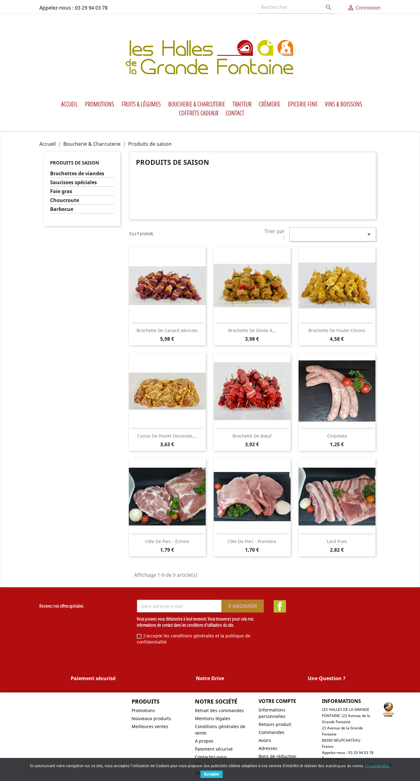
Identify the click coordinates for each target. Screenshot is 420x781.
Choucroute (64, 200)
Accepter (211, 774)
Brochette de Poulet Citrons (336, 330)
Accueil (69, 104)
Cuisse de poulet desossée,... (167, 436)
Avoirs (265, 740)
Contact (235, 113)
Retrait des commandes (219, 710)
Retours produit (275, 724)
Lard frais (337, 541)
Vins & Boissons (343, 104)
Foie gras (61, 191)
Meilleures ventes (150, 726)
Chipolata (337, 436)
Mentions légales (212, 718)
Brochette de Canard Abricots (167, 330)
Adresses (268, 748)
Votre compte (277, 701)
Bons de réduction (277, 756)
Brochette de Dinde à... (252, 330)
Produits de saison (74, 163)
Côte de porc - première (252, 541)
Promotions (99, 104)
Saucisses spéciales (73, 182)
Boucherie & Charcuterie (196, 104)
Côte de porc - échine (167, 541)
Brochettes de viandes (77, 173)
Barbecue (61, 209)
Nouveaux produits (151, 718)
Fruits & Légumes (141, 104)
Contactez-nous (211, 757)
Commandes (271, 732)
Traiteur (242, 104)
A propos (204, 741)
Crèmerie (269, 104)
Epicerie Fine (303, 104)
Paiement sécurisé (214, 749)
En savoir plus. (377, 766)
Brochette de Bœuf (251, 436)
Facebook (280, 606)
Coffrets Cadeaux (198, 113)
